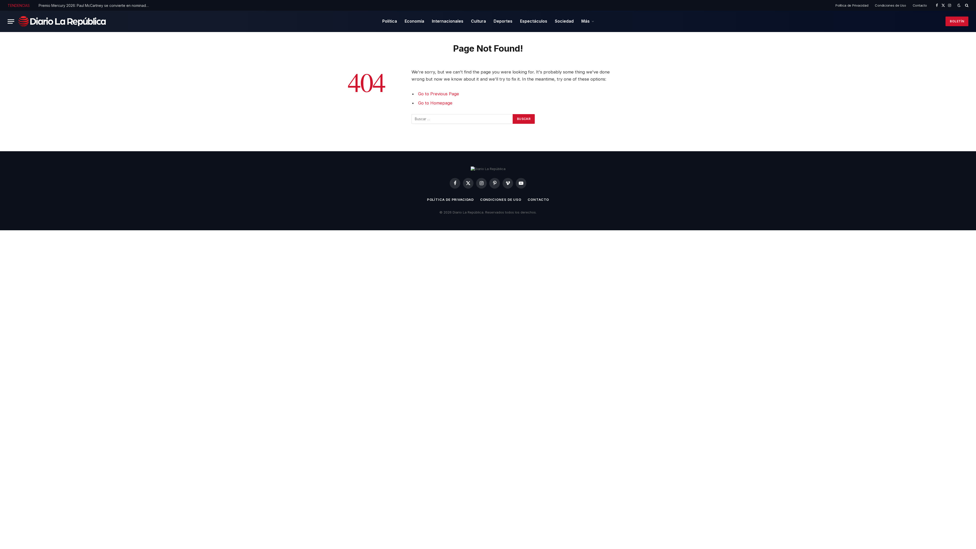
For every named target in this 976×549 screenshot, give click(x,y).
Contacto (920, 5)
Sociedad (564, 21)
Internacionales (447, 21)
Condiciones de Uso (890, 5)
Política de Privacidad (851, 5)
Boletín (957, 21)
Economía (414, 21)
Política (389, 21)
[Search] (966, 5)
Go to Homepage (435, 102)
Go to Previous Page (438, 93)
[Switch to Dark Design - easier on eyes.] (959, 5)
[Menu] (11, 21)
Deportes (503, 21)
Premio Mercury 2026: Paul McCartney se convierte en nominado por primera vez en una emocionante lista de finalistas (96, 5)
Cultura (478, 21)
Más (585, 21)
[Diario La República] (62, 21)
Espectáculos (533, 21)
